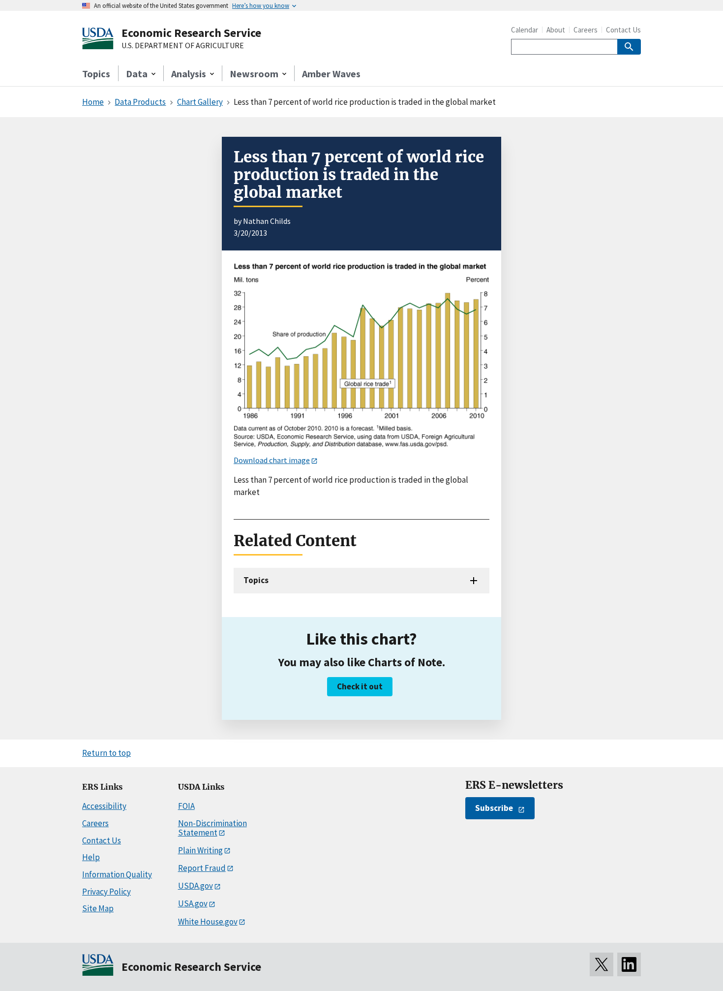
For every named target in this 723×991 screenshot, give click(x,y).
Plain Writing (200, 850)
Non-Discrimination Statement (212, 828)
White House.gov (208, 921)
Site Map (98, 908)
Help (91, 857)
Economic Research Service (191, 33)
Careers (585, 30)
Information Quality (117, 874)
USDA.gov (195, 885)
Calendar (524, 30)
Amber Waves (331, 73)
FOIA (186, 806)
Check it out (360, 686)
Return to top (106, 752)
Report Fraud (202, 868)
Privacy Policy (106, 891)
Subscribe (494, 808)
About (555, 30)
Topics (96, 73)
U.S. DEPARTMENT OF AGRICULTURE (182, 45)
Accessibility (104, 806)
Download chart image (272, 460)
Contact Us (623, 30)
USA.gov (193, 903)
